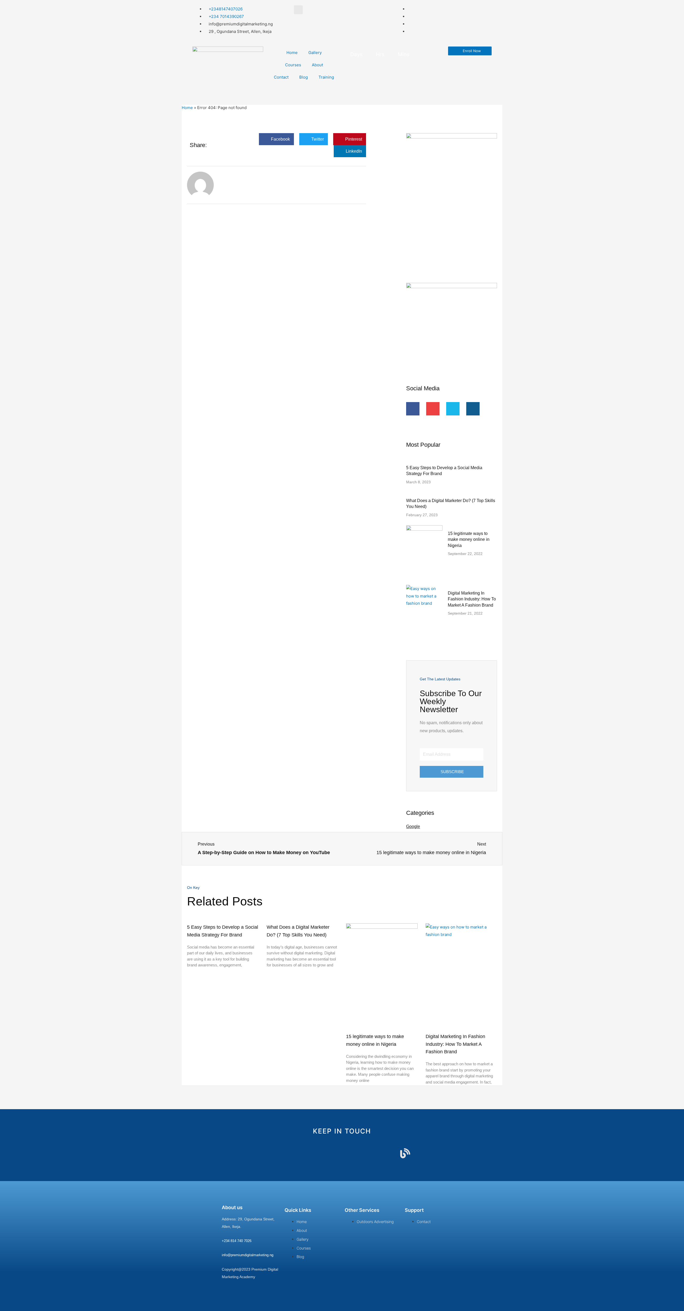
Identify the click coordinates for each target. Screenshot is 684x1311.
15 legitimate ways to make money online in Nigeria (468, 539)
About (317, 64)
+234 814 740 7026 (236, 1241)
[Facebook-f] (412, 408)
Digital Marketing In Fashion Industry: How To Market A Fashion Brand (472, 599)
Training (326, 77)
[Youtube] (433, 408)
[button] (276, 139)
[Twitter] (453, 408)
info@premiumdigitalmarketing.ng (247, 1255)
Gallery (315, 52)
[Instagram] (473, 408)
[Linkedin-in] (354, 1153)
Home (292, 52)
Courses (293, 64)
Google (413, 826)
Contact (281, 77)
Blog (303, 77)
